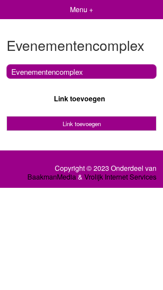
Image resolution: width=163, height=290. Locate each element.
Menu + (81, 9)
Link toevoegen (79, 98)
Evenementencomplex (47, 71)
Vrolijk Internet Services (120, 177)
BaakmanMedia (51, 177)
